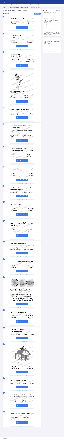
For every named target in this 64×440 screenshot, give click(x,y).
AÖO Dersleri (9, 7)
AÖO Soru (4, 7)
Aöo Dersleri (37, 4)
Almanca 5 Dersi (16, 7)
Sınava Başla (38, 13)
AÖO (4, 438)
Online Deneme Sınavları (24, 7)
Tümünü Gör (58, 10)
